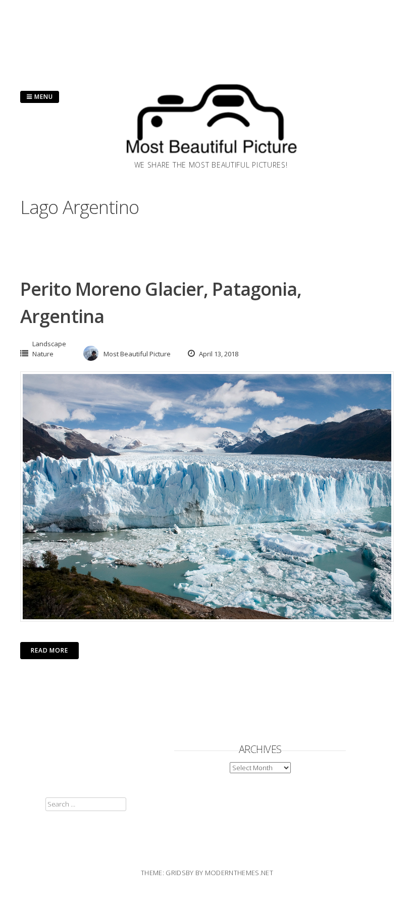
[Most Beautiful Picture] (211, 156)
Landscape (49, 343)
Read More (49, 650)
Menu (42, 96)
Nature (43, 353)
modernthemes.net (239, 872)
